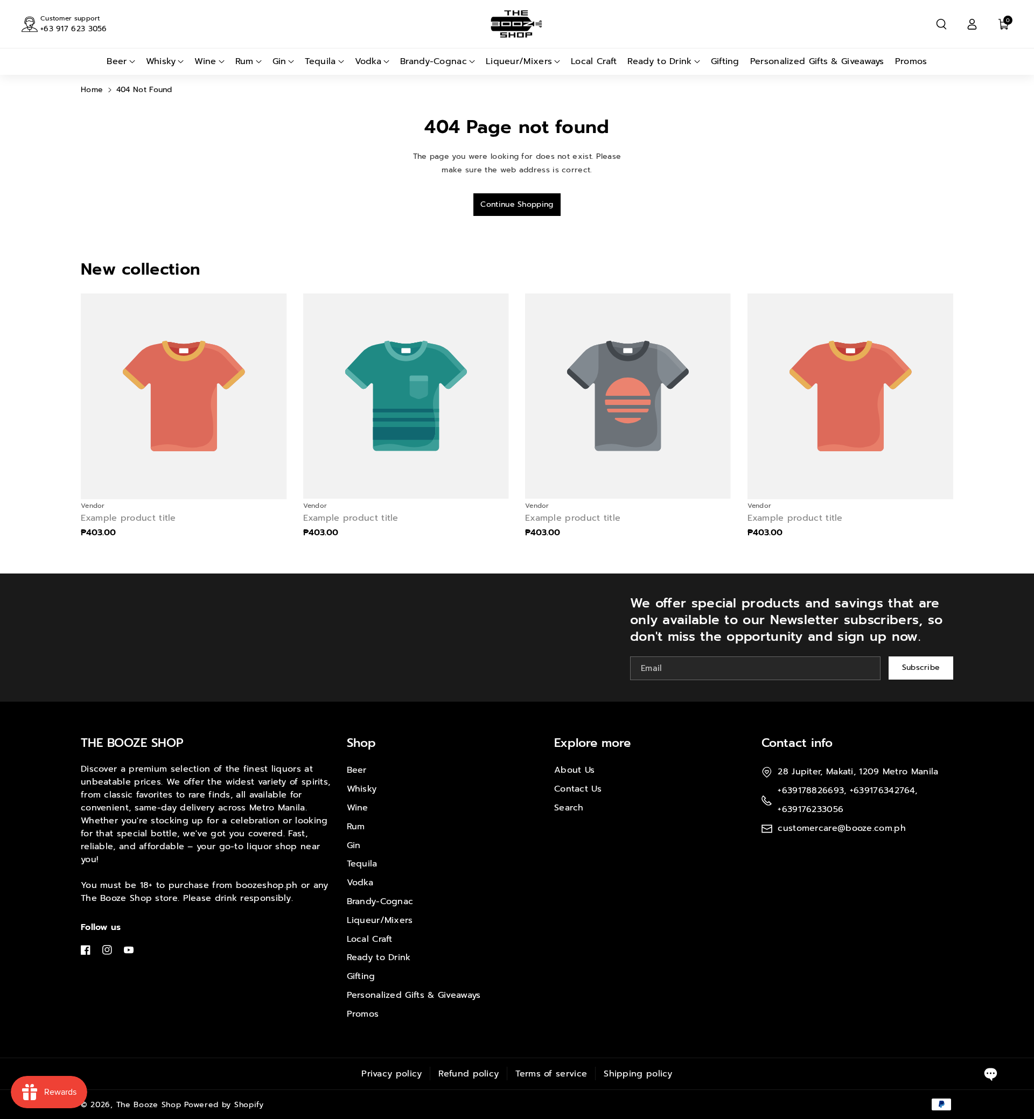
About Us (574, 770)
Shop (361, 743)
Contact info (797, 743)
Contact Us (578, 788)
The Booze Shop (148, 1104)
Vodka (360, 882)
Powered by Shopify (224, 1104)
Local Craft (370, 939)
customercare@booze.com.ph (842, 828)
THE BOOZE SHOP (132, 743)
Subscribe (921, 667)
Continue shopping (516, 204)
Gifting (361, 976)
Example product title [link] (128, 518)
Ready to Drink (379, 957)
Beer (357, 770)
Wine (357, 807)
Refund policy (468, 1073)
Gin (354, 845)
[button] (941, 24)
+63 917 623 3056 (73, 28)
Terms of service (551, 1073)
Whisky (362, 788)
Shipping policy (638, 1073)
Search (569, 807)
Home (92, 89)
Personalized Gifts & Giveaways (414, 995)
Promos (363, 1014)
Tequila (362, 863)
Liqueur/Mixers (380, 920)
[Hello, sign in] (972, 24)
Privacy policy (391, 1073)
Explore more (592, 743)
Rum (356, 826)
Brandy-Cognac (380, 901)
